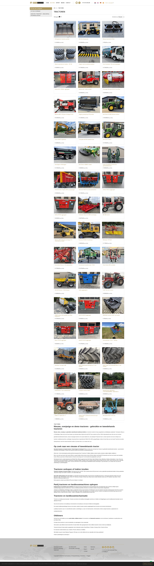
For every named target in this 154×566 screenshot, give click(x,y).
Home (47, 2)
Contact (68, 2)
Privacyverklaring (75, 555)
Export (58, 2)
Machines (52, 2)
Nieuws (63, 2)
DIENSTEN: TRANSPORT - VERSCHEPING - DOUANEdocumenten (40, 14)
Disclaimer (82, 555)
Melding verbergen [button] (147, 563)
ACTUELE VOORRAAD (35, 11)
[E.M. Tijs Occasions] (37, 2)
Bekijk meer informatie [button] (82, 563)
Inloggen (88, 555)
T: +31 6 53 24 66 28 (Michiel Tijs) (109, 550)
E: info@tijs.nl (105, 551)
